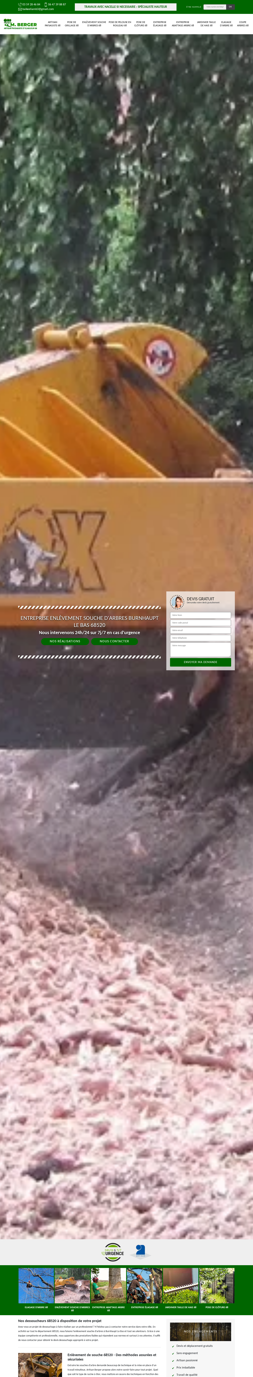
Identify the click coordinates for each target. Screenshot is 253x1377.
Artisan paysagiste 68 (52, 24)
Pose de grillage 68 (72, 24)
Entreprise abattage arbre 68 (183, 24)
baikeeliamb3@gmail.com (38, 9)
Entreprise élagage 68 (159, 24)
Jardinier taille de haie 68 (206, 24)
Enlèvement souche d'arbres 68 (94, 24)
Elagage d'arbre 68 (226, 24)
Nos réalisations (65, 641)
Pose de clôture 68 (140, 24)
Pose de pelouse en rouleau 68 (120, 24)
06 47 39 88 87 (57, 4)
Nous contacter (114, 641)
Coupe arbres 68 (243, 24)
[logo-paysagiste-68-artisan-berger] (20, 24)
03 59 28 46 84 (31, 4)
